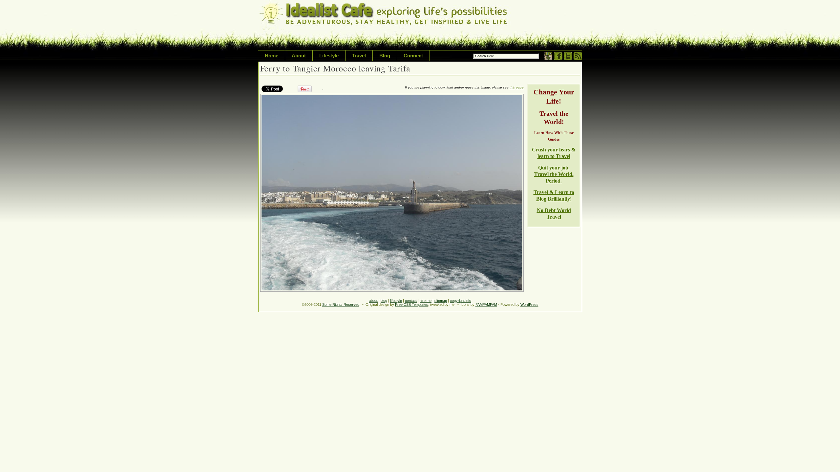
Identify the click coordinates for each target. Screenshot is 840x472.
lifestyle (396, 301)
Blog (384, 55)
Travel (359, 55)
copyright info (460, 301)
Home (271, 55)
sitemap (440, 301)
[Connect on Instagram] (548, 58)
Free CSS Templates (411, 304)
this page (517, 87)
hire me (425, 301)
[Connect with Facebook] (558, 58)
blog (384, 301)
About (299, 55)
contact (411, 301)
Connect (413, 55)
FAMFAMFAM (486, 304)
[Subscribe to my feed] (578, 58)
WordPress (529, 304)
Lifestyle (329, 55)
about (373, 301)
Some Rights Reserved (340, 304)
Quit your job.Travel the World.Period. (554, 174)
